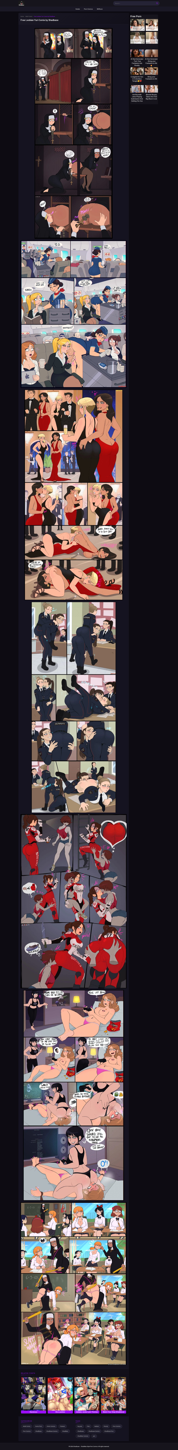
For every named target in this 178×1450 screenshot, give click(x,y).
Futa (88, 1426)
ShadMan (65, 1431)
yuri (94, 1436)
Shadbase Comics (94, 1431)
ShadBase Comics (51, 1431)
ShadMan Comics (83, 1436)
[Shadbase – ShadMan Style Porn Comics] (21, 3)
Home (22, 16)
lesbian (96, 1426)
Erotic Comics (51, 1426)
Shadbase (81, 1431)
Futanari (62, 1426)
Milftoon (100, 9)
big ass (80, 1426)
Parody (106, 1426)
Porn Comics (88, 9)
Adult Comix (28, 16)
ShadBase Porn (109, 1431)
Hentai (78, 9)
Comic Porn (38, 1426)
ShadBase (38, 1431)
